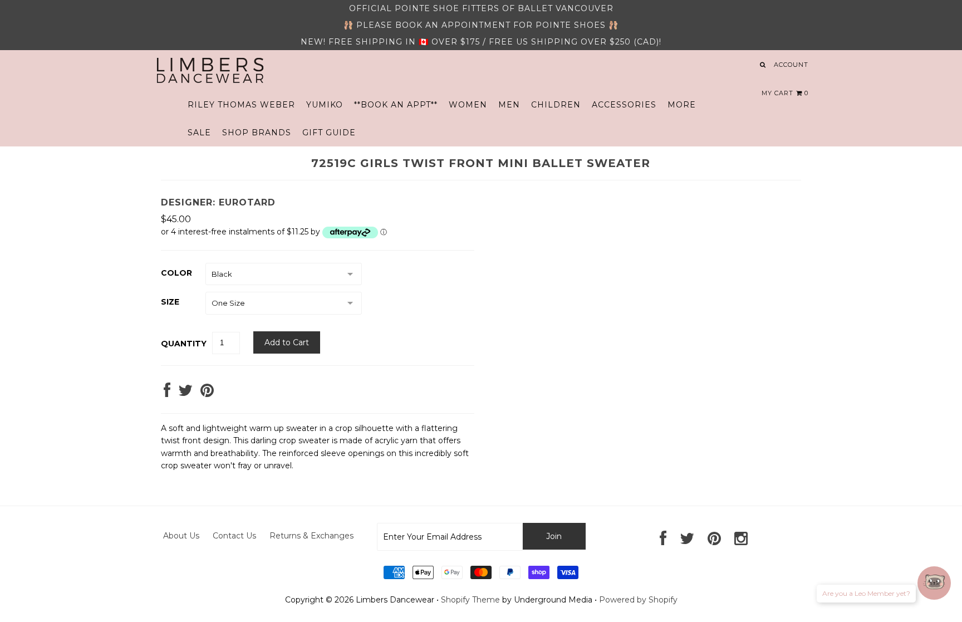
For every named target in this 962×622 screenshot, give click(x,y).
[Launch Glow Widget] (934, 583)
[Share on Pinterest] (207, 393)
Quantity (184, 344)
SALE (199, 133)
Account (791, 64)
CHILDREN (556, 105)
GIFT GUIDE (329, 133)
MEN (509, 105)
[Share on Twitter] (185, 393)
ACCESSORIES (624, 105)
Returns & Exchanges (311, 536)
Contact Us (234, 536)
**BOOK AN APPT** (396, 105)
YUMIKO (324, 105)
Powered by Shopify (638, 600)
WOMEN (468, 105)
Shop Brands (256, 133)
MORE (681, 105)
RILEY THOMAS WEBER (241, 105)
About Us (181, 536)
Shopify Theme (470, 600)
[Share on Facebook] (167, 393)
